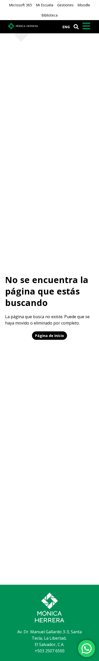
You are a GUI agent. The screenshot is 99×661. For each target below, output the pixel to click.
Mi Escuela (44, 5)
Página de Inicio (49, 335)
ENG (66, 26)
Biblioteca (49, 15)
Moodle (83, 5)
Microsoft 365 (20, 5)
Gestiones (65, 5)
